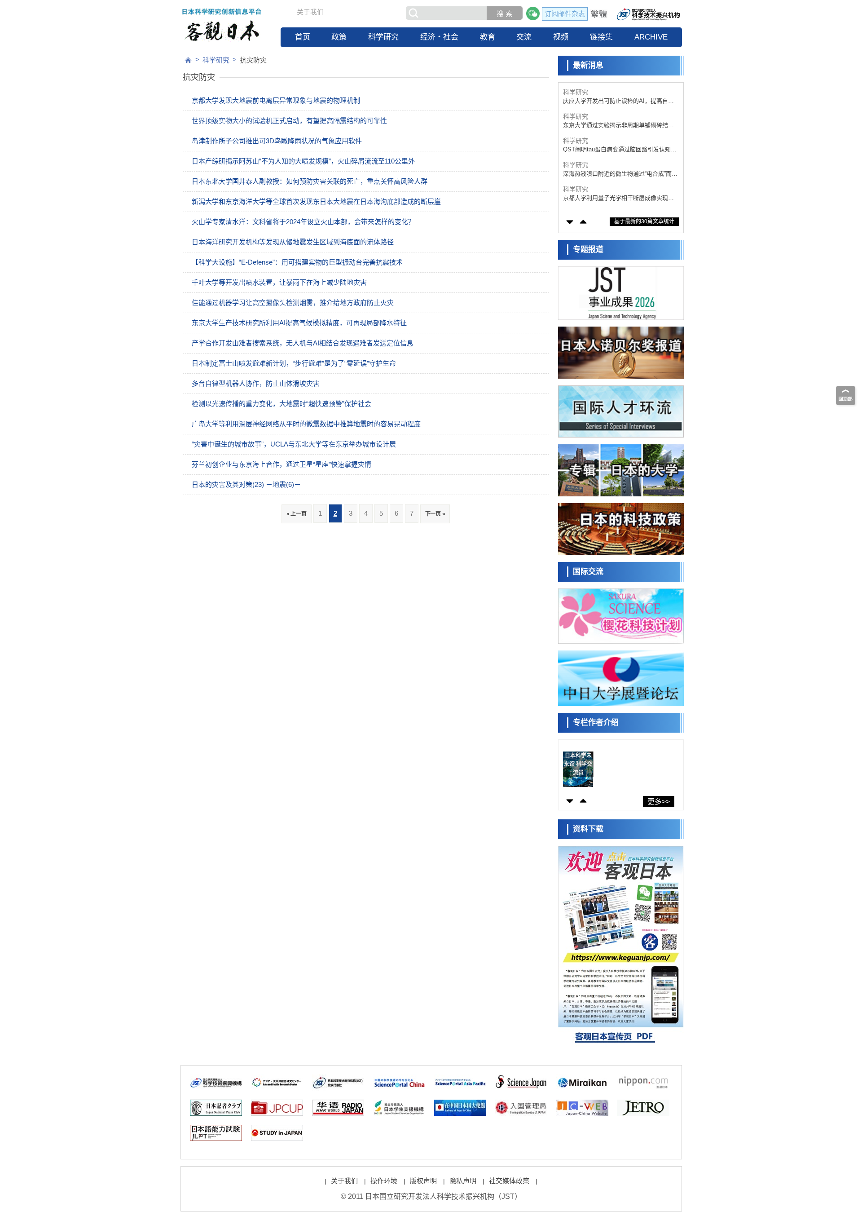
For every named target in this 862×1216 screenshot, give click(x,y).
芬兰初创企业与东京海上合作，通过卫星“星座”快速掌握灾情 (281, 464)
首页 (302, 37)
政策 (339, 37)
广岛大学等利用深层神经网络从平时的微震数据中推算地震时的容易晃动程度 (306, 424)
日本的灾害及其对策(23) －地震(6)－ (246, 484)
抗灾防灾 (253, 60)
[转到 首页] (188, 60)
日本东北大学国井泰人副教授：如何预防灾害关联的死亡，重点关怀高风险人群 (309, 181)
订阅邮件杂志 (565, 14)
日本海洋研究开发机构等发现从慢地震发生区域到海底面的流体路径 (293, 242)
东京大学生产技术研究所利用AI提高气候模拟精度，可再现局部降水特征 (299, 323)
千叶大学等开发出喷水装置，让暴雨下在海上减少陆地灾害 (279, 282)
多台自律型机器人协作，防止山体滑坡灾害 (256, 383)
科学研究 (383, 37)
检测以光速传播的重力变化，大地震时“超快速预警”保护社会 (281, 403)
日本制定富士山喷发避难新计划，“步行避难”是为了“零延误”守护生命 (294, 363)
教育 (487, 37)
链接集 (601, 37)
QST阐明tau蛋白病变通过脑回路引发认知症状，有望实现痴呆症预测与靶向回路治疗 (620, 150)
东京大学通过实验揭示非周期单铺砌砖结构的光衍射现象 (618, 125)
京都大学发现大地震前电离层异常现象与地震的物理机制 (276, 100)
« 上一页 (296, 514)
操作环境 (383, 1181)
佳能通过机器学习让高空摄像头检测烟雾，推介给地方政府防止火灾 (293, 302)
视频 (560, 37)
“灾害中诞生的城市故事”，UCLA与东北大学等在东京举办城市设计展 (294, 444)
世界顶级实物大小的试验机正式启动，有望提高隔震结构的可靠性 (289, 120)
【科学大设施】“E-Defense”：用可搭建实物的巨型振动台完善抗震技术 (297, 262)
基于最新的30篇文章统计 (644, 221)
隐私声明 (462, 1181)
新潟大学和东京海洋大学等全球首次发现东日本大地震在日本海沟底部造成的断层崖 (316, 201)
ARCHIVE (651, 37)
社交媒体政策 (509, 1181)
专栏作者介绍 (596, 722)
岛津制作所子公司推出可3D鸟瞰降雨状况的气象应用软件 (277, 141)
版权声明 (423, 1181)
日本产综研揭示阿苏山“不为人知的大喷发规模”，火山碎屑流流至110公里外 (303, 161)
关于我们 (310, 12)
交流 (524, 37)
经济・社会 (439, 37)
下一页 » (435, 514)
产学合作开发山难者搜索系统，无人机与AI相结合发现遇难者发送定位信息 (302, 343)
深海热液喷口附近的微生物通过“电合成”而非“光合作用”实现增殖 (620, 174)
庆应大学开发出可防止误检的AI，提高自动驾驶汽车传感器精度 (618, 101)
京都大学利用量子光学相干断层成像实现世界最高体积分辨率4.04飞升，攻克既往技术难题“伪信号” (618, 198)
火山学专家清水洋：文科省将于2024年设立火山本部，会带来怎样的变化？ (303, 222)
